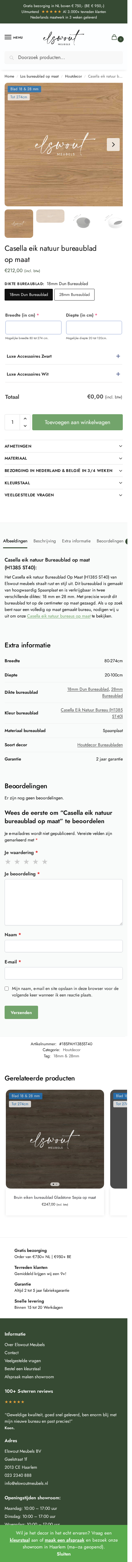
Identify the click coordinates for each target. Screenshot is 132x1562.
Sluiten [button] (64, 1554)
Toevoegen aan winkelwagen (77, 422)
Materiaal (16, 458)
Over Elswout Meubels (25, 1344)
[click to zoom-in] (66, 144)
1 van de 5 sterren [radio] (8, 861)
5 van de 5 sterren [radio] (45, 861)
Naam (13, 934)
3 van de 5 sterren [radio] (26, 861)
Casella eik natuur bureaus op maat (59, 616)
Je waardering (21, 852)
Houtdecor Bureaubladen (100, 745)
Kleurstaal (17, 483)
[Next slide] (113, 144)
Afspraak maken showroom (29, 1377)
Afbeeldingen (15, 541)
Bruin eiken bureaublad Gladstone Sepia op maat (55, 1197)
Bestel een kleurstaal (23, 1369)
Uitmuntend (41, 12)
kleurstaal (20, 1540)
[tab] (15, 540)
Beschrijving (44, 541)
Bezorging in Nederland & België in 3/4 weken (58, 471)
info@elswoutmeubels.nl (26, 1483)
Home (9, 76)
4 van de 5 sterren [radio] (36, 861)
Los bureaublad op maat (39, 76)
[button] (115, 37)
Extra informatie (76, 541)
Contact (11, 1352)
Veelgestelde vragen (29, 495)
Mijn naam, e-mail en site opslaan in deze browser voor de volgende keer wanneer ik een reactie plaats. (65, 991)
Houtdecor (73, 76)
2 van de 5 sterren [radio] (17, 861)
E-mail (13, 961)
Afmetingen (18, 446)
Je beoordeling (22, 873)
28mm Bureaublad (74, 294)
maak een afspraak (64, 1540)
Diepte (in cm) (91, 315)
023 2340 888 (18, 1475)
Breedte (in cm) (31, 315)
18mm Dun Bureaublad (29, 294)
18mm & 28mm (66, 1056)
